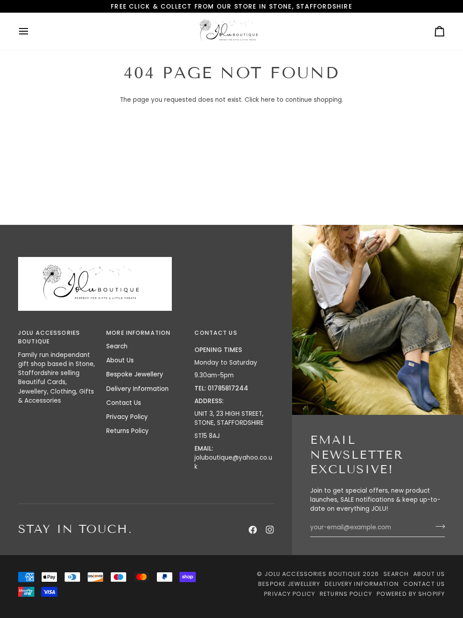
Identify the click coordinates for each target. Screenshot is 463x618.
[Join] (437, 526)
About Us (120, 360)
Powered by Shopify (411, 594)
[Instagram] (270, 530)
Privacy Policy (127, 417)
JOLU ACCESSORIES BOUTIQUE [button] (49, 337)
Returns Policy (127, 431)
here (268, 99)
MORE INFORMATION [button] (138, 333)
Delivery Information (137, 389)
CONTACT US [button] (215, 333)
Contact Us (123, 403)
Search (117, 346)
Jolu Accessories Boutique (314, 574)
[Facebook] (253, 530)
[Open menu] (31, 31)
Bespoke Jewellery (134, 374)
